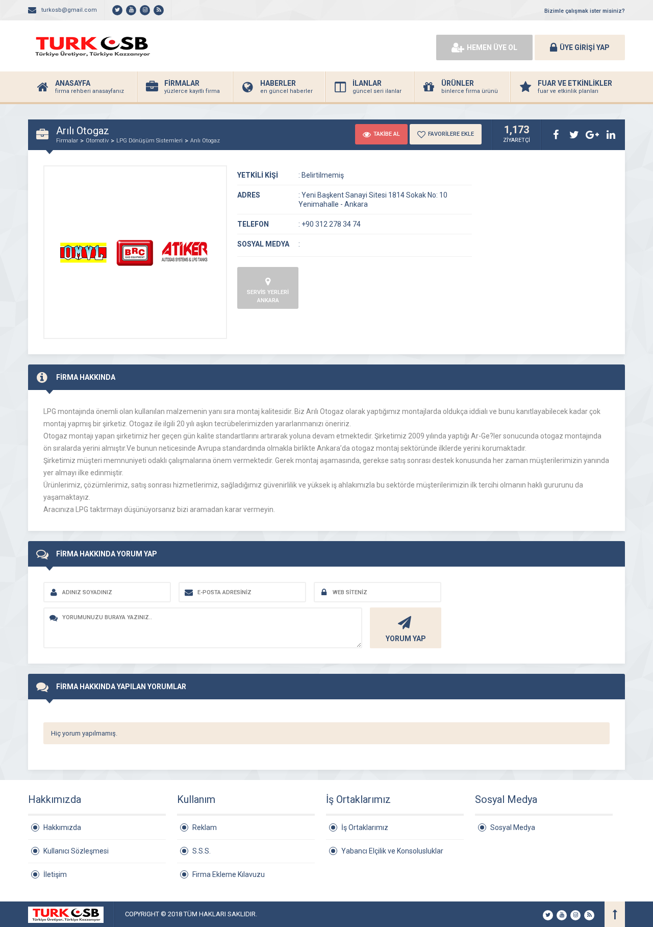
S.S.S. (201, 851)
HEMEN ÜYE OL (492, 47)
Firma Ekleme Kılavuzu (228, 874)
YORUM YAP (406, 639)
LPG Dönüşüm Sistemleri (149, 140)
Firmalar (67, 140)
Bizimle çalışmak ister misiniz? (584, 11)
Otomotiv (97, 140)
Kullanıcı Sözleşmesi (76, 851)
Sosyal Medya (512, 827)
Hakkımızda (62, 827)
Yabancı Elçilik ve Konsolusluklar (392, 851)
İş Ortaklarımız (364, 827)
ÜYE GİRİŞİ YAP (585, 47)
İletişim (55, 874)
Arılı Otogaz (205, 140)
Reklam (204, 827)
